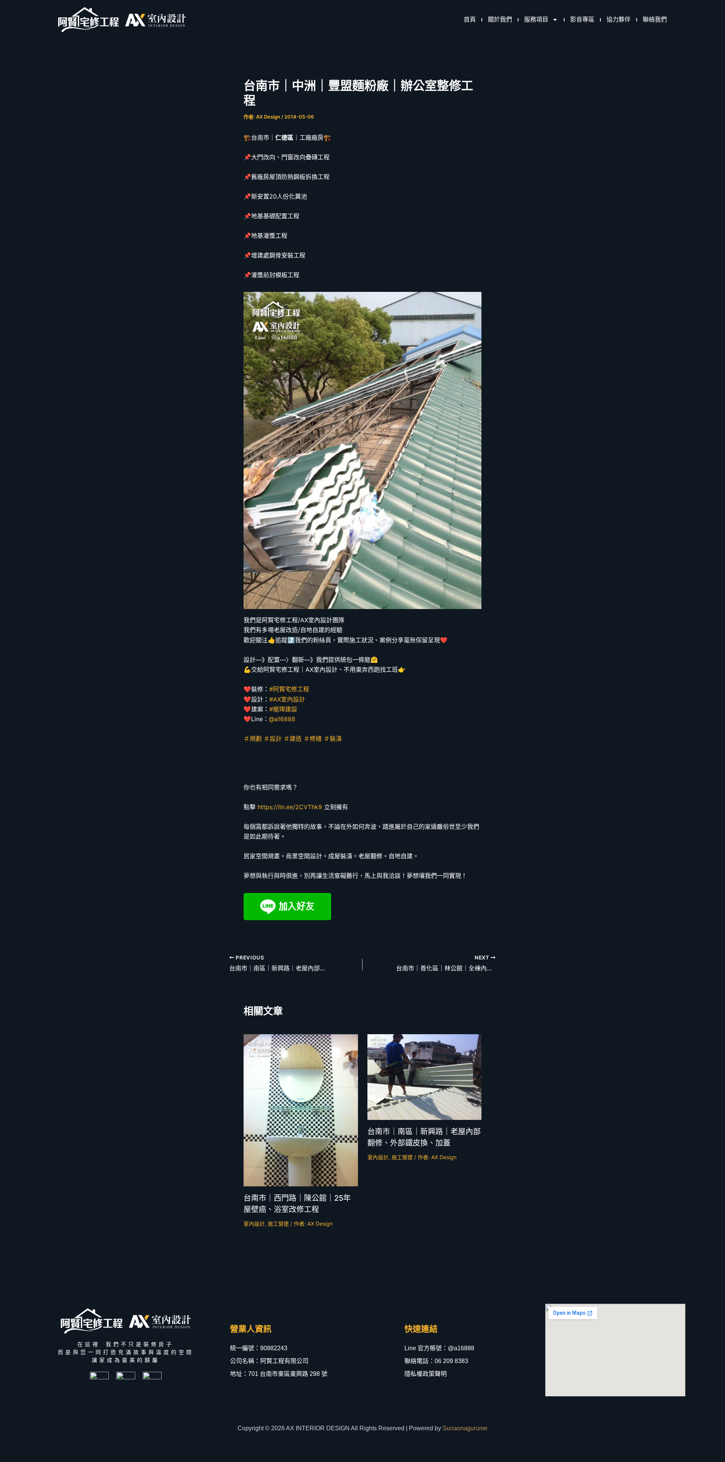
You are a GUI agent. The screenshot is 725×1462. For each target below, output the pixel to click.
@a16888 (282, 719)
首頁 (470, 19)
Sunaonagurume (465, 1428)
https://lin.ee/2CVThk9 (290, 807)
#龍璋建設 (283, 709)
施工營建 (278, 1223)
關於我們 (500, 19)
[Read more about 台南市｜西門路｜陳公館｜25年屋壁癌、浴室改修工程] (301, 1109)
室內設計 (254, 1223)
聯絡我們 (655, 19)
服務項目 (536, 19)
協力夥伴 (618, 19)
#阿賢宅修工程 (289, 689)
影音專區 (582, 19)
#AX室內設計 (287, 699)
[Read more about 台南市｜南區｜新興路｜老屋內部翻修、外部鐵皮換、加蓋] (424, 1076)
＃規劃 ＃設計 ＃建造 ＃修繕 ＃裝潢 (293, 738)
